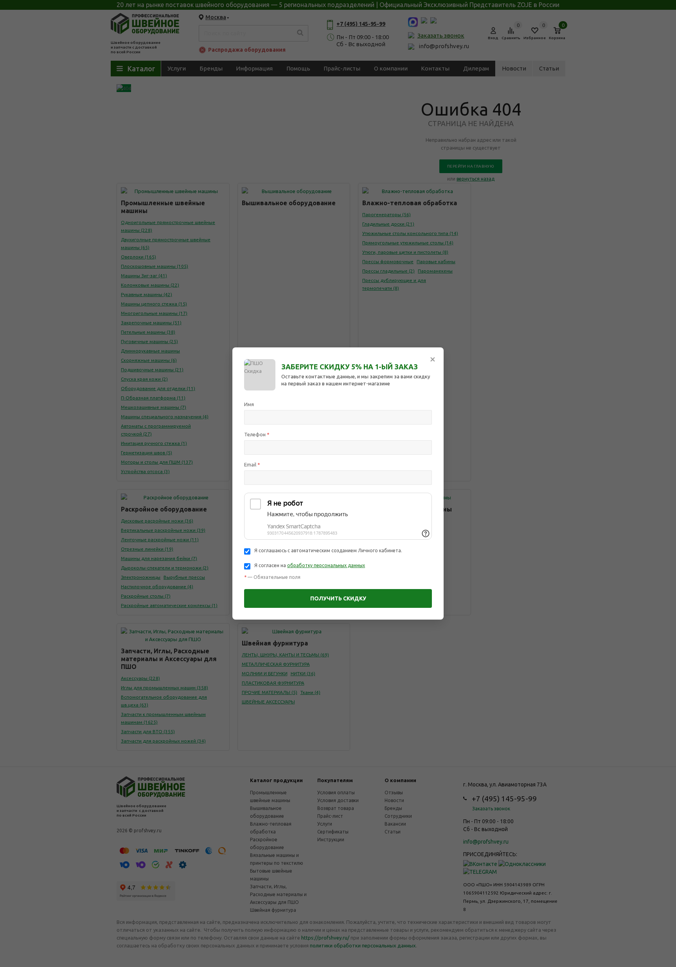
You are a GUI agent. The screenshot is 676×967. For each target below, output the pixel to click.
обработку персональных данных (326, 565)
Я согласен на (309, 565)
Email (252, 464)
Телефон (257, 434)
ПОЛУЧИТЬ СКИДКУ (338, 598)
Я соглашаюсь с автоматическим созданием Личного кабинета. (328, 550)
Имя (249, 404)
